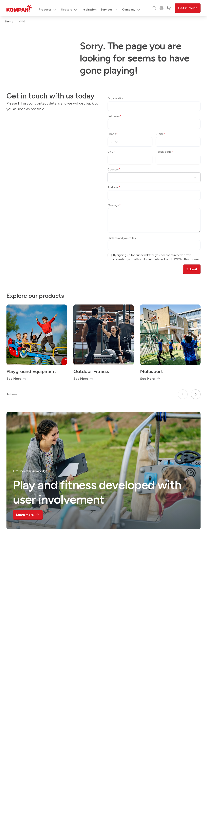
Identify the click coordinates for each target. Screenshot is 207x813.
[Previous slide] (183, 394)
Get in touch (187, 8)
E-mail (160, 134)
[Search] (154, 8)
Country (114, 169)
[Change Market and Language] (161, 8)
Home (9, 21)
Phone (113, 134)
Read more (191, 259)
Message (114, 205)
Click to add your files (122, 238)
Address (114, 187)
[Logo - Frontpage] (19, 8)
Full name (114, 116)
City (111, 151)
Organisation (116, 98)
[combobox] (116, 142)
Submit (191, 269)
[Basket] (168, 8)
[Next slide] (196, 394)
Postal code (164, 151)
